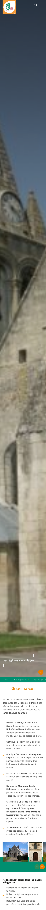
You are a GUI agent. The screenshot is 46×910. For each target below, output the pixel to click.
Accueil (5, 680)
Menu (41, 5)
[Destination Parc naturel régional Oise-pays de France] (9, 7)
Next (42, 866)
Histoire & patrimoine (19, 680)
